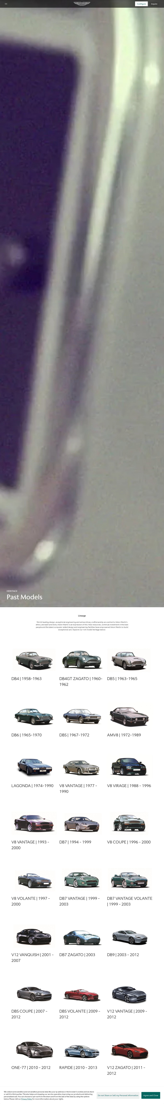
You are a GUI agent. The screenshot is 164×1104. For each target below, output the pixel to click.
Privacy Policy (26, 1099)
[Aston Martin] (82, 4)
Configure (141, 4)
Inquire (154, 4)
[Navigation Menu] (6, 4)
